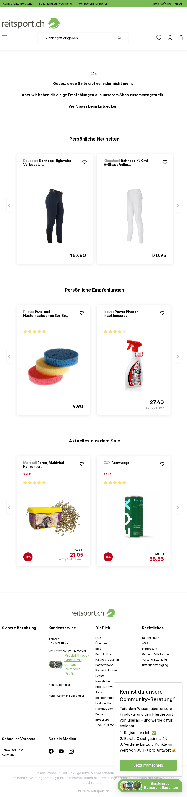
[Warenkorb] (179, 37)
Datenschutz (150, 637)
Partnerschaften (106, 670)
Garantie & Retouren (155, 654)
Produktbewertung (107, 687)
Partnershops (104, 665)
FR (176, 3)
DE (181, 3)
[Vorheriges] (9, 205)
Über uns (101, 643)
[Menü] (7, 36)
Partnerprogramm (107, 659)
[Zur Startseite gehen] (31, 23)
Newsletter (102, 681)
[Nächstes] (177, 205)
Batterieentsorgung (155, 665)
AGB (145, 643)
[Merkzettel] (158, 37)
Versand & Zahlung (154, 659)
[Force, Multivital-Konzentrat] (53, 518)
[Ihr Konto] (169, 37)
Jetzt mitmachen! (148, 765)
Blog (98, 648)
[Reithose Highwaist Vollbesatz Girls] (54, 216)
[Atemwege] (128, 469)
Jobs (98, 692)
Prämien (100, 714)
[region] (93, 206)
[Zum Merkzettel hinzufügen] (84, 161)
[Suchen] (122, 37)
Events (99, 676)
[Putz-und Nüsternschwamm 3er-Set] (53, 367)
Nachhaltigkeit (104, 708)
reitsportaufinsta (106, 697)
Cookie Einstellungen (109, 725)
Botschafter (103, 654)
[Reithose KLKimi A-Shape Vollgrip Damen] (135, 216)
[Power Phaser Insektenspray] (134, 367)
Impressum (149, 648)
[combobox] (76, 37)
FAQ (98, 637)
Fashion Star (103, 703)
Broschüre (102, 719)
